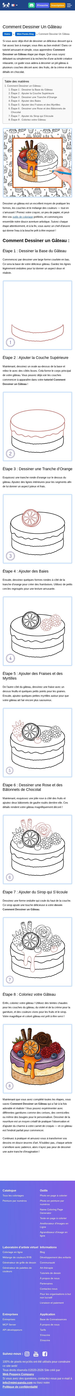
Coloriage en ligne (13, 1252)
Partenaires (46, 1283)
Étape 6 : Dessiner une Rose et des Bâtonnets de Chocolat (38, 110)
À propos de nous (49, 1278)
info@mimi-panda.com (17, 1382)
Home (7, 34)
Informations (48, 1247)
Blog (42, 1252)
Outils (44, 1190)
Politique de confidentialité (20, 1386)
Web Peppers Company (18, 1374)
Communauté (47, 1262)
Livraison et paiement (52, 1302)
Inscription (57, 5)
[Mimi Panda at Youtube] (37, 1353)
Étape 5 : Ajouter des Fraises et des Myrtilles (35, 104)
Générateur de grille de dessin (19, 1262)
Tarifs (43, 1329)
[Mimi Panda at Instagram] (28, 1353)
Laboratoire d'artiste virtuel (20, 1247)
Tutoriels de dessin (50, 1273)
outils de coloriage (23, 216)
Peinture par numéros (15, 1200)
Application (47, 1314)
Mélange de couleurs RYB (17, 1257)
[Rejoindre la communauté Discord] (31, 5)
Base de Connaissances (53, 1319)
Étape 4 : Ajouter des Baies (26, 101)
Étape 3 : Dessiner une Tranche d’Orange (34, 97)
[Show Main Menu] (69, 5)
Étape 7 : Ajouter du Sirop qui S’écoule (32, 116)
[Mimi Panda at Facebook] (46, 1353)
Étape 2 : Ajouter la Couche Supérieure (32, 93)
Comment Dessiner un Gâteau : (24, 85)
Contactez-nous (48, 1288)
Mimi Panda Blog (25, 34)
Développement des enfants (55, 1257)
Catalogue (9, 1190)
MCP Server (9, 1324)
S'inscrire (42, 5)
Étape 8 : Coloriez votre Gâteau (28, 119)
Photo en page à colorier (53, 1195)
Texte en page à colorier (53, 1218)
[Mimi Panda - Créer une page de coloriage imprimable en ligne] (6, 5)
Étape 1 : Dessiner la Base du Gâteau (32, 89)
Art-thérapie (46, 1267)
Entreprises (10, 1314)
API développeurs (12, 1329)
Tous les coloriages (13, 1195)
